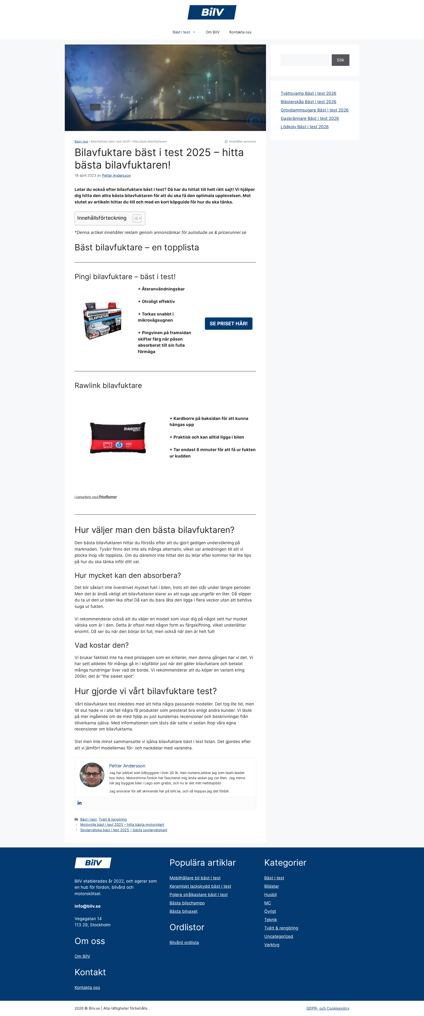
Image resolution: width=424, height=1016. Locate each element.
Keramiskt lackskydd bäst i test (200, 886)
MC (267, 903)
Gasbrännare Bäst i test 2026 (310, 118)
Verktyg (271, 944)
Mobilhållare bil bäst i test (195, 877)
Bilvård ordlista (184, 942)
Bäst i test (181, 32)
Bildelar (271, 886)
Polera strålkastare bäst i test (199, 894)
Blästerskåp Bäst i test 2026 (308, 101)
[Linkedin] (79, 803)
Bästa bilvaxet (184, 911)
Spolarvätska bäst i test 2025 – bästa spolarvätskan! (123, 830)
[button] (134, 218)
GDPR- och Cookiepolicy (327, 1008)
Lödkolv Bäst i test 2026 (305, 126)
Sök (340, 59)
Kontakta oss (240, 32)
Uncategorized (278, 936)
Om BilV (213, 32)
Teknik (270, 919)
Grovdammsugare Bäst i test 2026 (315, 110)
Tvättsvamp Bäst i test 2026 (308, 93)
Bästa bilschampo (187, 903)
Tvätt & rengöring (113, 819)
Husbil (270, 894)
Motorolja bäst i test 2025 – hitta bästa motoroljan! (122, 824)
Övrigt (270, 911)
